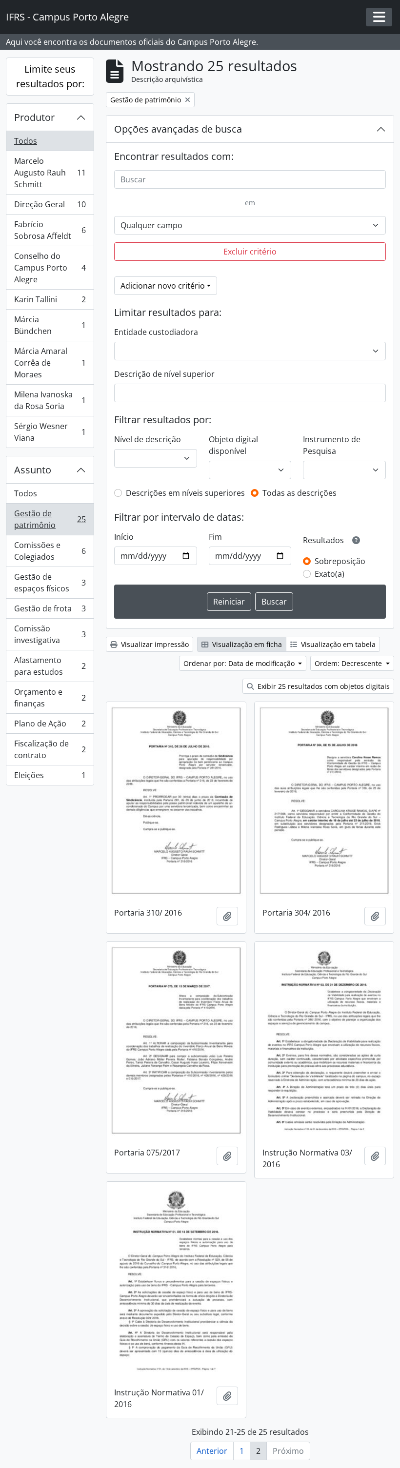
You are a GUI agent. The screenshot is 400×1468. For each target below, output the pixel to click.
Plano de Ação (50, 726)
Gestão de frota (50, 611)
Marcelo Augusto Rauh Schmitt (50, 173)
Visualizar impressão (154, 644)
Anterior (212, 1451)
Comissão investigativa (50, 634)
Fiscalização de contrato (50, 749)
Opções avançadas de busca (178, 129)
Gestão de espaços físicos (50, 582)
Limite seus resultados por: (50, 76)
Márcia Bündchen (50, 325)
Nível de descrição (147, 439)
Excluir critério (250, 251)
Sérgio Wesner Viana (50, 432)
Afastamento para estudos (50, 666)
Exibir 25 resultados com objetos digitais (323, 686)
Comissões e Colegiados (50, 551)
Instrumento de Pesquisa (331, 445)
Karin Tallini (50, 302)
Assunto (32, 469)
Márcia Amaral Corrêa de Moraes (50, 363)
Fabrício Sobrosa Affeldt (50, 230)
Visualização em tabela (337, 644)
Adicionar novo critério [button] (162, 285)
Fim (215, 536)
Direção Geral (50, 207)
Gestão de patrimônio (50, 519)
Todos (25, 141)
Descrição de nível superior (164, 374)
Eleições (50, 777)
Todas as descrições (299, 493)
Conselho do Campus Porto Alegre (50, 268)
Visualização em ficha (246, 644)
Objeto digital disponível (233, 445)
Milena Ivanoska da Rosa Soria (50, 400)
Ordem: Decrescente (349, 663)
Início (124, 536)
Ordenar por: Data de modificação (240, 663)
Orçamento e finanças (50, 697)
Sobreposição (340, 561)
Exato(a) (329, 573)
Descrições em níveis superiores (185, 493)
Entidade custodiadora (156, 332)
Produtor (34, 117)
